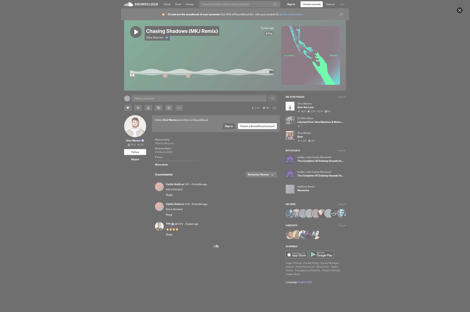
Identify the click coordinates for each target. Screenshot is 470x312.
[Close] (460, 10)
